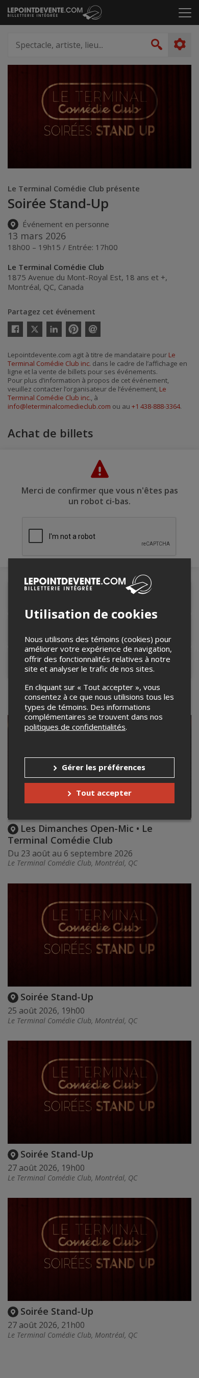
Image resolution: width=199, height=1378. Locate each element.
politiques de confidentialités (75, 727)
